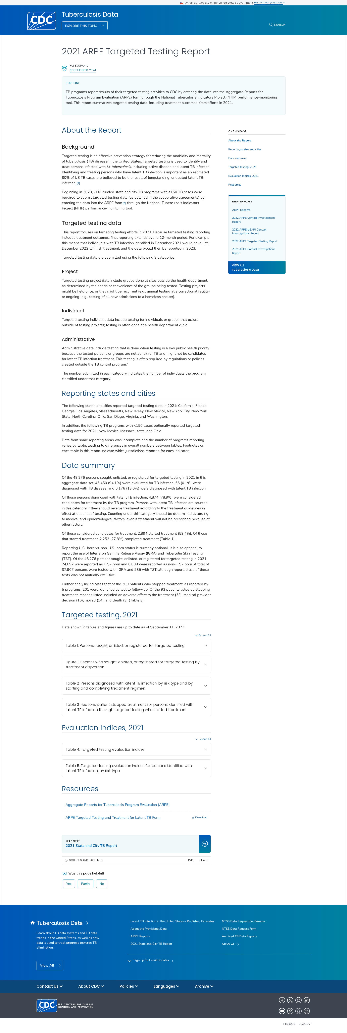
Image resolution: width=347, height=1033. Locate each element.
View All (47, 965)
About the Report (239, 140)
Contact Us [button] (48, 986)
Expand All (205, 635)
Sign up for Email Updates (151, 960)
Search (279, 24)
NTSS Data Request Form (239, 929)
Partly (85, 884)
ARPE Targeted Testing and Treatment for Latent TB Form (112, 817)
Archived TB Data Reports (239, 936)
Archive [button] (202, 986)
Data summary (237, 158)
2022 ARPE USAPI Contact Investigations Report (249, 232)
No (102, 884)
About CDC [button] (89, 986)
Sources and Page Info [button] (86, 860)
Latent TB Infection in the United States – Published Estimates (172, 921)
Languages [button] (165, 986)
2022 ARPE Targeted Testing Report (254, 241)
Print (191, 860)
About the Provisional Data (149, 929)
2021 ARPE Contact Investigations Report (253, 251)
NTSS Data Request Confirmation (244, 921)
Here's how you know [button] (268, 2)
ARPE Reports (241, 210)
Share (204, 860)
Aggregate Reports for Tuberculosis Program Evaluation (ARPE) (117, 804)
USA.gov (304, 1024)
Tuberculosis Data (90, 14)
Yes (68, 884)
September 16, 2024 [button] (83, 70)
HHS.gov (289, 1024)
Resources (234, 185)
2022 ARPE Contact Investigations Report (253, 220)
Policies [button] (127, 986)
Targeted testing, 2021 (242, 167)
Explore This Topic (81, 26)
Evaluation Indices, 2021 (243, 176)
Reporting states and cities (244, 149)
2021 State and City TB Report (151, 944)
